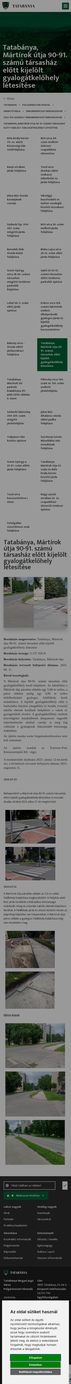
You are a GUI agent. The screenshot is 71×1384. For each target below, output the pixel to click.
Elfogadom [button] (35, 1357)
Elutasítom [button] (35, 1364)
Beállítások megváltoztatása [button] (35, 1371)
